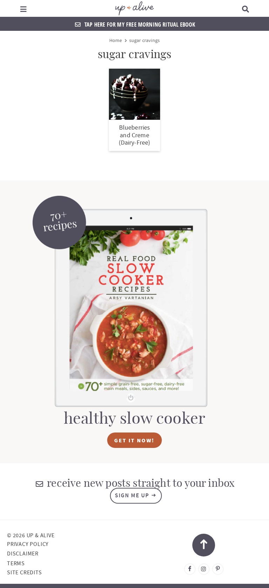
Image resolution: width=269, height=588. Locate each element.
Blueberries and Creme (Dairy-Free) (134, 135)
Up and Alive (134, 8)
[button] (23, 8)
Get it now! (134, 440)
